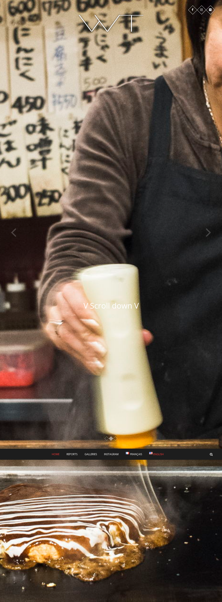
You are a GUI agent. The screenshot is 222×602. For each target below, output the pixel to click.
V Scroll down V (111, 305)
